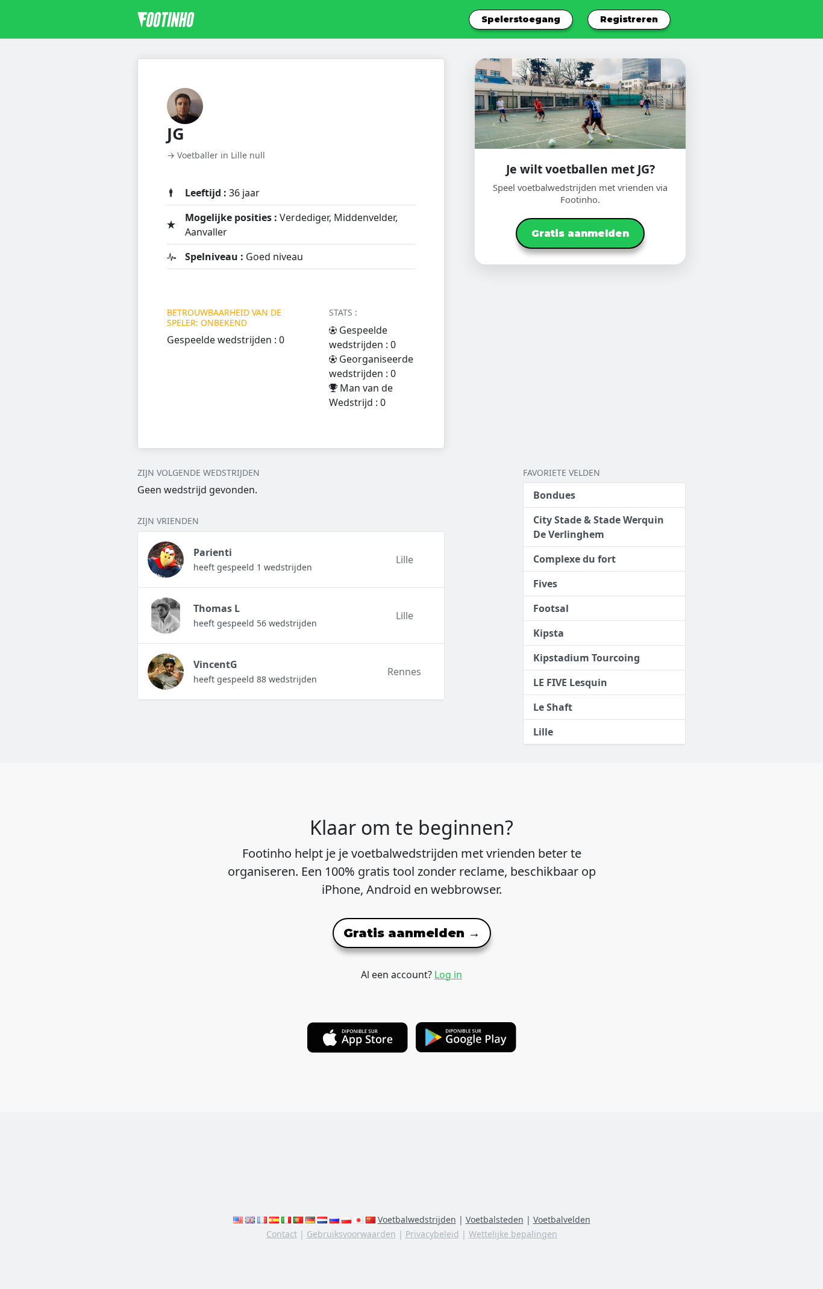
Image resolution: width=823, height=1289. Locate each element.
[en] (238, 1219)
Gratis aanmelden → (411, 933)
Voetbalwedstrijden (417, 1219)
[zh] (370, 1219)
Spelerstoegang (520, 19)
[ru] (334, 1219)
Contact (281, 1234)
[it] (286, 1219)
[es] (274, 1219)
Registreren (629, 19)
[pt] (298, 1219)
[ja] (358, 1219)
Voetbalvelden (561, 1219)
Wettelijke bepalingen (513, 1234)
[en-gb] (250, 1219)
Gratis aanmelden (580, 233)
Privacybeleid (432, 1234)
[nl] (322, 1219)
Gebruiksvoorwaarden (351, 1234)
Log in (448, 974)
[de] (310, 1219)
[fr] (262, 1219)
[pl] (346, 1219)
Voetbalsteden (495, 1219)
